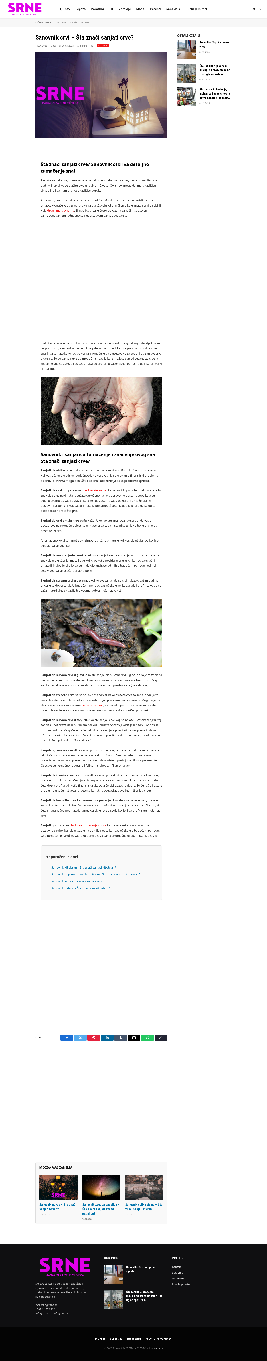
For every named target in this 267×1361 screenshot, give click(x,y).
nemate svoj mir (92, 705)
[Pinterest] (22, 183)
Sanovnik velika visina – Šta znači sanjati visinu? (144, 1207)
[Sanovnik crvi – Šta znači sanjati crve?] (101, 95)
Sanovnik (173, 9)
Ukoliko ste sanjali (94, 490)
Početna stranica (43, 22)
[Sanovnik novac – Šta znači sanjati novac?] (58, 1187)
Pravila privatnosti (183, 1284)
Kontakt (176, 1267)
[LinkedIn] (22, 174)
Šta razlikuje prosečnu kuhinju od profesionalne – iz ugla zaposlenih (214, 70)
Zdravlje (125, 9)
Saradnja (177, 1272)
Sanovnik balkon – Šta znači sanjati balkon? (80, 888)
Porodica (97, 9)
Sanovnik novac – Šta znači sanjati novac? (57, 1207)
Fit (111, 9)
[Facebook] (22, 156)
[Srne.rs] (25, 9)
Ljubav (65, 9)
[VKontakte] (22, 239)
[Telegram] (22, 248)
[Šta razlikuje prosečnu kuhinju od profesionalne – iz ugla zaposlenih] (186, 73)
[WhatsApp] (22, 257)
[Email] (22, 193)
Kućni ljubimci (196, 9)
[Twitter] (22, 165)
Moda (140, 9)
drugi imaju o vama (60, 210)
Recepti (155, 9)
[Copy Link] (22, 202)
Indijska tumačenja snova (88, 825)
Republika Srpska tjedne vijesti (214, 44)
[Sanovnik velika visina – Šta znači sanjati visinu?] (144, 1187)
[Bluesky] (22, 211)
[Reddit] (22, 229)
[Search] (254, 9)
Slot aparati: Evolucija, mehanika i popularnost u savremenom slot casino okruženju (214, 94)
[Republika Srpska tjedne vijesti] (186, 49)
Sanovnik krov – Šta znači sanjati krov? (77, 881)
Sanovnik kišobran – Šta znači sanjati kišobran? (83, 867)
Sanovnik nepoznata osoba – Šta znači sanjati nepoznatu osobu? (95, 874)
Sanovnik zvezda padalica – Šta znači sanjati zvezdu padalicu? (101, 1209)
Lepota (81, 9)
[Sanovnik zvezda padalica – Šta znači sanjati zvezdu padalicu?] (101, 1187)
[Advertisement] (101, 279)
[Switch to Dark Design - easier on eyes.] (260, 9)
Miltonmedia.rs (154, 1348)
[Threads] (22, 266)
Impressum (179, 1278)
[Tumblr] (22, 220)
